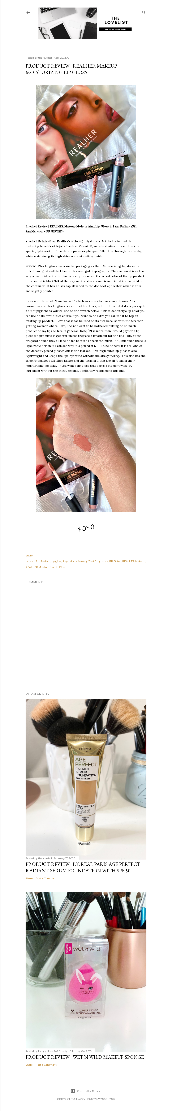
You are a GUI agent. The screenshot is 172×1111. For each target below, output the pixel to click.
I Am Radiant (42, 561)
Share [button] (29, 555)
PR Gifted (115, 561)
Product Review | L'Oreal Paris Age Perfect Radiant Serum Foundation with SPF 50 (83, 867)
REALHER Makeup (133, 561)
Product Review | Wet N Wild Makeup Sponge (85, 1057)
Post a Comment (46, 878)
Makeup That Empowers (93, 561)
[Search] (143, 12)
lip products (70, 561)
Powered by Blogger (89, 1091)
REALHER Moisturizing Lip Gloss (45, 567)
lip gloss (56, 561)
